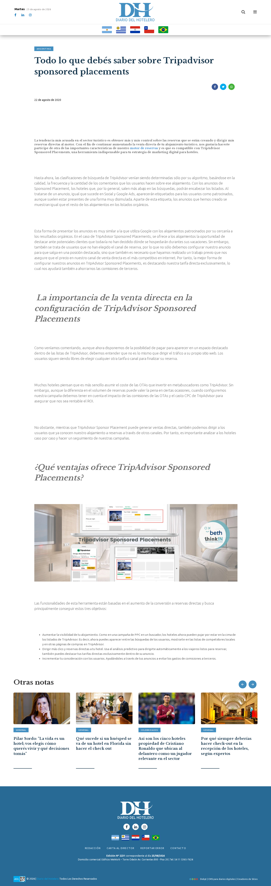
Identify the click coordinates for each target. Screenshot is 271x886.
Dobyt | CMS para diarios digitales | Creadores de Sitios (229, 879)
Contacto (178, 848)
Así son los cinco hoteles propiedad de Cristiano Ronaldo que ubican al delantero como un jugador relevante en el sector (165, 748)
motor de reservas (144, 148)
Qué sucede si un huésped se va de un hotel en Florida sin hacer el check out (104, 743)
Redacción (93, 848)
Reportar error (152, 848)
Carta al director (120, 848)
